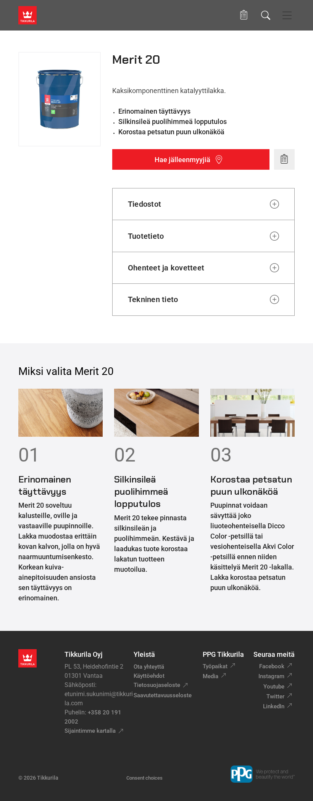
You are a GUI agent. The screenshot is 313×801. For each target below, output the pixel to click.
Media (210, 676)
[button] (244, 15)
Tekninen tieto (153, 299)
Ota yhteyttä (149, 666)
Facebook (271, 666)
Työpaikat (215, 666)
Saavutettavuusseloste (163, 695)
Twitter (275, 696)
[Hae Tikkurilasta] (265, 15)
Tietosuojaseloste (157, 685)
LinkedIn (273, 706)
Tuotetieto (146, 236)
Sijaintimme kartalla (90, 730)
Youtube (273, 686)
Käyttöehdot (149, 675)
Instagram (271, 676)
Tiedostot (144, 204)
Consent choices (144, 778)
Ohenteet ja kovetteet (166, 267)
